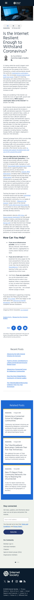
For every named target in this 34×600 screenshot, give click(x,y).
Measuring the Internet (20, 317)
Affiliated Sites (23, 595)
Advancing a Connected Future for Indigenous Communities (17, 370)
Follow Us (13, 595)
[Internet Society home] (17, 3)
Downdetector (13, 267)
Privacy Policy (17, 526)
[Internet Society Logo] (11, 573)
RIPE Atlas (21, 215)
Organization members (10, 555)
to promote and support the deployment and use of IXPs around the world (16, 150)
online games (7, 177)
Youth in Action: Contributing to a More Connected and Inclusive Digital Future (17, 363)
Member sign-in (8, 544)
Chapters (6, 549)
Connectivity (7, 317)
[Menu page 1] (15, 562)
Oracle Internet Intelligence (11, 217)
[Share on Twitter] (19, 328)
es (19, 26)
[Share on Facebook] (13, 328)
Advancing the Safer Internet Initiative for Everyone (16, 355)
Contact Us (22, 593)
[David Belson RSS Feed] (11, 60)
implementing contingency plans (15, 74)
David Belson (17, 56)
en (7, 26)
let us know (11, 299)
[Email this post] (25, 328)
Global (5, 318)
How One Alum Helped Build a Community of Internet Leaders (16, 377)
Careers (5, 595)
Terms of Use (14, 591)
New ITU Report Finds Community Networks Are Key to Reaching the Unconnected (15, 476)
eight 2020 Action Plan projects (18, 205)
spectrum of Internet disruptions (14, 301)
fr (13, 26)
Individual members (9, 547)
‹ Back (8, 328)
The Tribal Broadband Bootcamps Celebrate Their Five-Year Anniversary (17, 385)
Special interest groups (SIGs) (12, 552)
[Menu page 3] (18, 562)
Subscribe (13, 532)
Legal (21, 591)
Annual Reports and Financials (16, 592)
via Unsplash (24, 310)
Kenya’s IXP (6, 223)
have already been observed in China (19, 166)
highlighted (26, 195)
